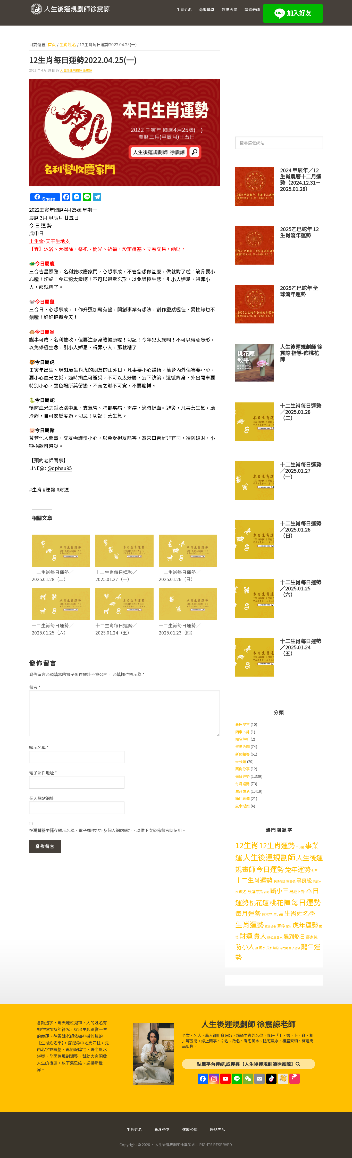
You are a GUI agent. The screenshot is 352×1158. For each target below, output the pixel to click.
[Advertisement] (279, 82)
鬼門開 (284, 948)
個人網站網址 (41, 798)
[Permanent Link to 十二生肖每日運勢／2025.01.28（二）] (61, 538)
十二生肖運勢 (253, 879)
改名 (243, 891)
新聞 (266, 892)
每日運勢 (242, 776)
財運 (246, 935)
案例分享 (242, 768)
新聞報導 (242, 754)
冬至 (314, 870)
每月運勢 (242, 783)
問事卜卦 (242, 731)
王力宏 (278, 914)
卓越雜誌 (279, 881)
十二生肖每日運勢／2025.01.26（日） (179, 575)
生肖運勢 (249, 924)
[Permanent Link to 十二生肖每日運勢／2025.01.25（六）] (61, 591)
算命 (281, 926)
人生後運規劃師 (269, 857)
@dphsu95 (59, 467)
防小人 (245, 946)
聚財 (289, 926)
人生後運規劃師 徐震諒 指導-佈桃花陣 (301, 353)
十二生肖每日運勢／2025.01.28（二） (52, 575)
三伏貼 (300, 847)
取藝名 (291, 881)
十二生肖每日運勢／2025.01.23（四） (179, 629)
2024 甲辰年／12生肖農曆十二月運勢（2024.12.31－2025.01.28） (300, 179)
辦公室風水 (275, 937)
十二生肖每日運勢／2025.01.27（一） (116, 575)
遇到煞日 (294, 936)
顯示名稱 (38, 747)
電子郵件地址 (43, 773)
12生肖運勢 (277, 845)
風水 (262, 947)
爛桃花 (267, 914)
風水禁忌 (272, 948)
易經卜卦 (297, 891)
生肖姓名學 (299, 913)
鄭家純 (311, 937)
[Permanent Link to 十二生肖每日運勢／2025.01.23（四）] (188, 591)
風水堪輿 (242, 805)
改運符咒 (255, 891)
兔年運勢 (298, 869)
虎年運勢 (305, 924)
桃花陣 (280, 902)
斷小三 (279, 890)
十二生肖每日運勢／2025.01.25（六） (52, 629)
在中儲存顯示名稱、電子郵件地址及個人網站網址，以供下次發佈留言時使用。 (107, 830)
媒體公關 (242, 746)
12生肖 (246, 844)
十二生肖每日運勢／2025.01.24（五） (116, 629)
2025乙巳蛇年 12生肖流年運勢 (299, 232)
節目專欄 (242, 798)
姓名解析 (242, 739)
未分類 (240, 761)
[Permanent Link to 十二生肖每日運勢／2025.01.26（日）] (188, 538)
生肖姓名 (242, 791)
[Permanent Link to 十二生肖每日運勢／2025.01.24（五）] (124, 591)
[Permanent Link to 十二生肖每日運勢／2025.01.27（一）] (124, 538)
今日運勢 (270, 869)
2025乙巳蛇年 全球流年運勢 (299, 291)
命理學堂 (242, 724)
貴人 (260, 935)
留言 (34, 687)
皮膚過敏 (270, 926)
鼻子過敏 (294, 948)
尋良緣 (304, 880)
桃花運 (259, 902)
